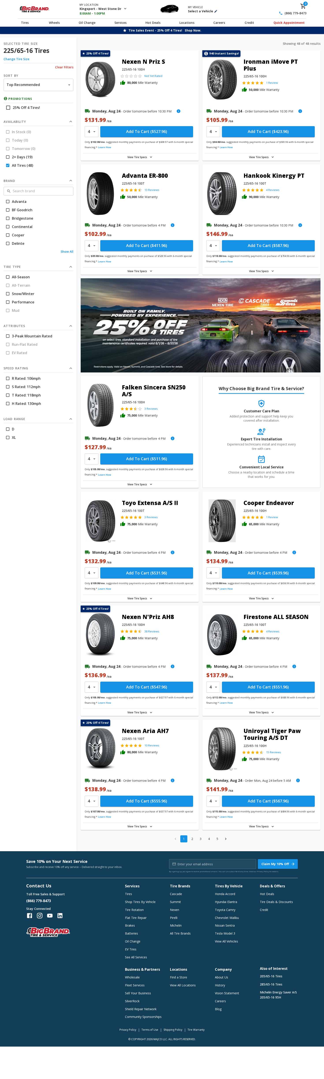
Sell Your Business (138, 993)
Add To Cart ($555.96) (146, 801)
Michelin (176, 925)
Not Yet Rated (153, 76)
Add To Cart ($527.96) (146, 131)
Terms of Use (150, 1030)
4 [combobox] (89, 131)
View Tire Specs (137, 157)
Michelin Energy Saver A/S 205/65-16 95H (278, 995)
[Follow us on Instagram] (39, 915)
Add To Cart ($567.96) (268, 801)
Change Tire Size (16, 59)
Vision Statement (227, 993)
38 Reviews (151, 631)
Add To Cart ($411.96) (146, 245)
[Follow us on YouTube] (50, 915)
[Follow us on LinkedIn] (60, 915)
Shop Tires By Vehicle (140, 902)
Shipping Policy (173, 1030)
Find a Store (178, 977)
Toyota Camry (225, 910)
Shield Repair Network (140, 1009)
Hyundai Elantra (226, 902)
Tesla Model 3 (225, 933)
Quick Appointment (289, 23)
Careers (219, 23)
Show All (67, 251)
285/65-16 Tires (271, 984)
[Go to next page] (225, 838)
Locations (186, 23)
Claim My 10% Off (275, 864)
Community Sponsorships (143, 1017)
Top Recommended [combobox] (23, 84)
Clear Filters (64, 67)
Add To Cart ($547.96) (146, 687)
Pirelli (173, 918)
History (220, 985)
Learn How (104, 147)
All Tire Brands (180, 933)
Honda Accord (225, 894)
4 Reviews (272, 190)
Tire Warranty (196, 1030)
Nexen (174, 910)
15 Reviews (273, 752)
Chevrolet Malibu (227, 918)
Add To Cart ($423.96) (268, 131)
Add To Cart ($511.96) (146, 458)
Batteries (131, 933)
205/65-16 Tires (271, 976)
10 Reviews (151, 745)
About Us (221, 977)
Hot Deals (152, 23)
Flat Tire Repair (136, 918)
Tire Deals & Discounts (276, 902)
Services (120, 23)
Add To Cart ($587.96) (268, 245)
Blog (218, 1009)
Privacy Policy (263, 871)
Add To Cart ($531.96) (146, 573)
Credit (249, 23)
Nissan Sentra (225, 925)
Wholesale (132, 977)
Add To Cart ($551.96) (268, 687)
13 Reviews (151, 190)
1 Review (272, 83)
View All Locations (183, 985)
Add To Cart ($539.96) (268, 573)
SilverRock (132, 1001)
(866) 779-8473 (295, 13)
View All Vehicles (226, 941)
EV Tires (130, 949)
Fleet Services (135, 985)
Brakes (130, 925)
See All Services (136, 957)
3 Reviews (151, 409)
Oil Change (87, 23)
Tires (25, 23)
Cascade (176, 894)
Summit (175, 902)
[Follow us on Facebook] (29, 915)
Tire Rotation (134, 910)
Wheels (54, 23)
